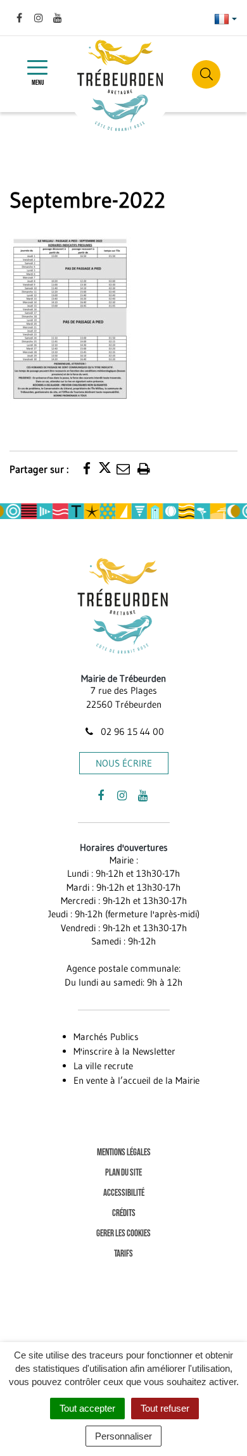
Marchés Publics (106, 1037)
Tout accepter (87, 1408)
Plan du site (123, 1173)
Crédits (124, 1213)
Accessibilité (123, 1193)
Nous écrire (124, 763)
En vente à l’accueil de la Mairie (136, 1080)
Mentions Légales (124, 1152)
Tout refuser (165, 1408)
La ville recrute (103, 1066)
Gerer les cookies (123, 1233)
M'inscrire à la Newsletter (124, 1051)
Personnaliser (123, 1436)
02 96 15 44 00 (131, 731)
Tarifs (123, 1254)
